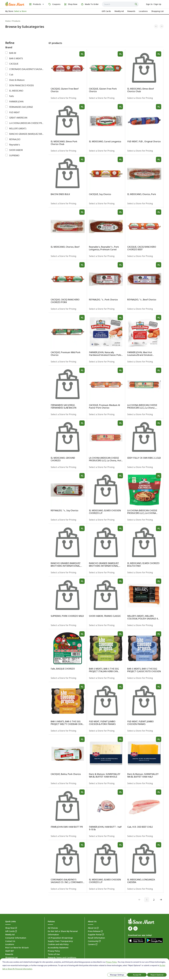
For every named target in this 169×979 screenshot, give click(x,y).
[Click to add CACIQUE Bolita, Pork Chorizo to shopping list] (82, 739)
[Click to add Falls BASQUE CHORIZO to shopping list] (82, 634)
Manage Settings (117, 975)
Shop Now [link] (10, 928)
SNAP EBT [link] (9, 951)
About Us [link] (92, 928)
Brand (8, 47)
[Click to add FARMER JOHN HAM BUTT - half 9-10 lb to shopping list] (120, 792)
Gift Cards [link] (9, 931)
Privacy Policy (111, 962)
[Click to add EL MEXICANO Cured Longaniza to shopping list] (120, 106)
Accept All (137, 975)
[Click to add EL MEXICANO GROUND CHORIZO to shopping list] (82, 423)
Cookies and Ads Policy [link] (58, 944)
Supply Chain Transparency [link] (60, 941)
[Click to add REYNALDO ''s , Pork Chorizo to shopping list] (120, 264)
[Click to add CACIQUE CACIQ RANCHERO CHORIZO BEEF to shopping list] (158, 212)
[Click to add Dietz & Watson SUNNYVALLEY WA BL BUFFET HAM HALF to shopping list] (158, 739)
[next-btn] (160, 899)
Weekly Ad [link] (10, 934)
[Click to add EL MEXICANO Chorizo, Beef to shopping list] (82, 212)
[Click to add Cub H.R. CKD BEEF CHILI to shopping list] (158, 792)
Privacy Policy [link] (54, 951)
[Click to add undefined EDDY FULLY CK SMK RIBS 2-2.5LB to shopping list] (158, 423)
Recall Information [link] (96, 938)
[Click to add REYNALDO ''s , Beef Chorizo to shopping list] (158, 264)
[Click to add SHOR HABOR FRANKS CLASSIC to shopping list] (120, 581)
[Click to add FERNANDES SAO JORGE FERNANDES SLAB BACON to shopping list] (82, 370)
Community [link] (93, 941)
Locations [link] (9, 944)
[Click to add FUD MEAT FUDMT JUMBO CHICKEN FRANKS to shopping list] (158, 686)
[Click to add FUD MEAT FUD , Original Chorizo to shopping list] (158, 106)
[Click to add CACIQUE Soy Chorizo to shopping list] (120, 159)
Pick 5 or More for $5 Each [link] (17, 947)
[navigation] (84, 21)
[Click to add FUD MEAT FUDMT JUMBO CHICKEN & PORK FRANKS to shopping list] (120, 686)
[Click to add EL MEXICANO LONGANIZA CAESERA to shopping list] (158, 844)
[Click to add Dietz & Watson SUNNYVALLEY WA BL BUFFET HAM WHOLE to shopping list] (120, 739)
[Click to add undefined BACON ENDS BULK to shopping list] (82, 159)
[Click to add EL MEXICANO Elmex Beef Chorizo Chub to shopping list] (158, 54)
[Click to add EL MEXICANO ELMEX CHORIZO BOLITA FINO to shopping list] (158, 528)
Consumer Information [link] (15, 938)
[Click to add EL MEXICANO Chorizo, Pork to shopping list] (158, 159)
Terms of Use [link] (54, 954)
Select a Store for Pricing (63, 98)
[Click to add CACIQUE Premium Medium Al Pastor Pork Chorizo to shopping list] (120, 370)
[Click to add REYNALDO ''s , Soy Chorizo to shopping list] (82, 475)
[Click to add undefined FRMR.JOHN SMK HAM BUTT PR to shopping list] (82, 792)
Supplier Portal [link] (94, 934)
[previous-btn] (139, 899)
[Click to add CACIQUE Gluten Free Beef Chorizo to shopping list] (82, 54)
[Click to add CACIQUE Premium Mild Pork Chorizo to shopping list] (82, 317)
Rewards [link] (9, 954)
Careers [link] (91, 944)
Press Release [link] (94, 931)
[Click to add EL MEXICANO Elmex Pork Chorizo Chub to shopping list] (82, 106)
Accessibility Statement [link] (58, 947)
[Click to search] (136, 4)
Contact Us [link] (10, 941)
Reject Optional (157, 975)
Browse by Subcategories (24, 26)
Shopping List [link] (11, 957)
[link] (14, 4)
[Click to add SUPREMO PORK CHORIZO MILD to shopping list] (82, 581)
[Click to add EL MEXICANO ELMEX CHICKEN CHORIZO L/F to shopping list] (120, 475)
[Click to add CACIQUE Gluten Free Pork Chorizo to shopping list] (120, 54)
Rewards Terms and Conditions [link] (62, 957)
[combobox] (120, 4)
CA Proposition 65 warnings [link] (60, 938)
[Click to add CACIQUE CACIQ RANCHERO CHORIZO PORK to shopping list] (82, 264)
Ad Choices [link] (53, 928)
